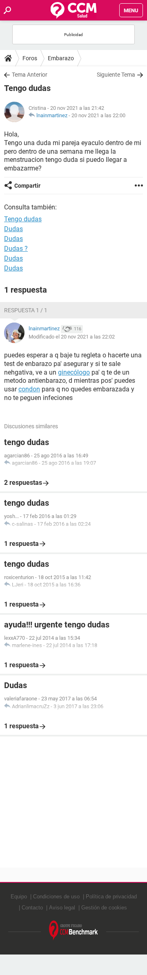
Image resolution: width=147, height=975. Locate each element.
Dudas (13, 229)
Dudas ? (16, 248)
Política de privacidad (111, 896)
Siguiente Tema (116, 74)
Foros (29, 58)
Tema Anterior (29, 74)
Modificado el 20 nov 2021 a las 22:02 (72, 337)
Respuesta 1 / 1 (25, 310)
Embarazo (61, 58)
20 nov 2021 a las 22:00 (98, 115)
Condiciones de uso (56, 896)
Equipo (19, 896)
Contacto (32, 908)
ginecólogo (74, 372)
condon (29, 389)
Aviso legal (62, 908)
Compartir (27, 185)
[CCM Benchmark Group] (73, 930)
